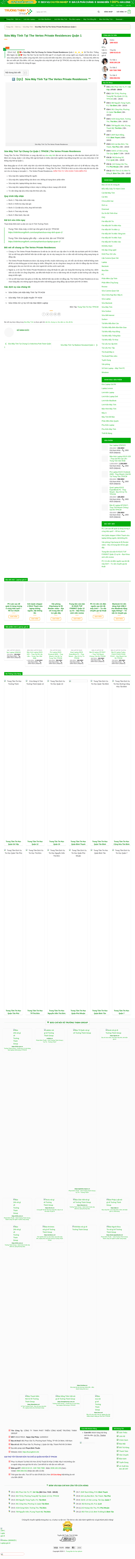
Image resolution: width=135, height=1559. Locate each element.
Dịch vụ (17, 19)
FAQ (112, 5)
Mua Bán (105, 270)
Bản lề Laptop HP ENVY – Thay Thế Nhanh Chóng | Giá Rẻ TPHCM (97, 654)
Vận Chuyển (124, 1455)
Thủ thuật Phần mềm (109, 356)
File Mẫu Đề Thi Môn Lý (111, 229)
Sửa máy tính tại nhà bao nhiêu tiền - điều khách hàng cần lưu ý (82, 1388)
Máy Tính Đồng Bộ (89, 19)
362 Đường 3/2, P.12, (92, 1504)
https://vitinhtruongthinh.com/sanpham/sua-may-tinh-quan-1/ (35, 232)
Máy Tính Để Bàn (108, 417)
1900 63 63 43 (26, 1468)
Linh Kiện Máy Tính (60, 19)
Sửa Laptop (106, 299)
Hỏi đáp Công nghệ (109, 250)
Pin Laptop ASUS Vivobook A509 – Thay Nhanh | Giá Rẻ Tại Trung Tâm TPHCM (55, 655)
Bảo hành (122, 1459)
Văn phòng (106, 364)
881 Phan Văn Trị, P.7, (27, 1492)
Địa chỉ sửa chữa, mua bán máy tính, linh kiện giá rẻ (114, 1038)
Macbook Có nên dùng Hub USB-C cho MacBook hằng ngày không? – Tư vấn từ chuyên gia (119, 608)
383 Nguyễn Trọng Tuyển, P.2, (31, 1500)
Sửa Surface (106, 311)
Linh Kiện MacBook (44, 19)
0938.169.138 (56, 1468)
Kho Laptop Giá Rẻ (109, 384)
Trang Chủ (10, 19)
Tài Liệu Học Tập (108, 348)
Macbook (105, 266)
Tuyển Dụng (106, 360)
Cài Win (105, 197)
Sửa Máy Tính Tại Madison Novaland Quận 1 (78, 345)
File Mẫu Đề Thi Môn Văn (111, 242)
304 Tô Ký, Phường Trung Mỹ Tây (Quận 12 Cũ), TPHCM (117, 96)
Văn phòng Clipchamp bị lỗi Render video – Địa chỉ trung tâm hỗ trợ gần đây (115, 544)
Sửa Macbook (107, 303)
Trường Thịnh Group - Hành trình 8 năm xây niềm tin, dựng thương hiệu (82, 1207)
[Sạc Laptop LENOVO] (13, 638)
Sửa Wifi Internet (108, 315)
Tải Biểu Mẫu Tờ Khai (110, 340)
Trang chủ (9, 27)
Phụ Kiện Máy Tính (109, 429)
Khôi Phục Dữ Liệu (109, 254)
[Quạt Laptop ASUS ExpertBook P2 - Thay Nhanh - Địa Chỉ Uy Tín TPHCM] (76, 638)
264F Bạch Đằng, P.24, (94, 1492)
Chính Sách (123, 1440)
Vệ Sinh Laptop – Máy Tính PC (113, 368)
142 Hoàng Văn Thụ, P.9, (95, 1508)
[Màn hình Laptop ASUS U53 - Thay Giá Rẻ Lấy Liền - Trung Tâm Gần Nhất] (34, 638)
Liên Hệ (128, 5)
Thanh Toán (123, 1451)
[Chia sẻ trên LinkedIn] (59, 314)
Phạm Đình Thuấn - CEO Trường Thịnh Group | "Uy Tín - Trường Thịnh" (49, 1041)
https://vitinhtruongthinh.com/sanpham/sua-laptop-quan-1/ (34, 241)
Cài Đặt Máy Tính (108, 193)
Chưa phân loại (107, 201)
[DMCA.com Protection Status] (67, 1526)
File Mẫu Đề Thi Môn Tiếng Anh (113, 234)
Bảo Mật (122, 1444)
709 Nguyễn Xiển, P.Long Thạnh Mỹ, (33, 1512)
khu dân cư (61, 322)
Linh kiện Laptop (29, 19)
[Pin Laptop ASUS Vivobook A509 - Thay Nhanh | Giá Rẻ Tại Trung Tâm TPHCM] (55, 638)
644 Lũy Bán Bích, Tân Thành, (96, 1496)
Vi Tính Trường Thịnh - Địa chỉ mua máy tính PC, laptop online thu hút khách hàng (33, 1407)
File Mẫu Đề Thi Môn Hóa (111, 225)
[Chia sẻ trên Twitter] (47, 314)
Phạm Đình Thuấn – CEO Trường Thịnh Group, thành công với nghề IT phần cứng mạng (114, 1237)
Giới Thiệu (119, 5)
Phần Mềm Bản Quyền (110, 421)
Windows (105, 372)
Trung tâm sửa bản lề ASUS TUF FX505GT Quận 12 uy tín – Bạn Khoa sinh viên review (116, 554)
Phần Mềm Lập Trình (109, 278)
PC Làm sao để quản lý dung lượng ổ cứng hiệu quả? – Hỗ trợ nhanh (116, 530)
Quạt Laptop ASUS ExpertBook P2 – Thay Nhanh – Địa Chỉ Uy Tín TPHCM (76, 655)
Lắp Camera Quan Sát (110, 258)
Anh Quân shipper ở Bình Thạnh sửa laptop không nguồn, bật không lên (115, 537)
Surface (104, 319)
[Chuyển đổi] (6, 292)
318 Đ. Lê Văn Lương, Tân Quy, (96, 1500)
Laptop (104, 262)
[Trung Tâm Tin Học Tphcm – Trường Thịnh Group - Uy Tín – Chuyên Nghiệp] (18, 12)
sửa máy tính (50, 155)
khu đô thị (69, 322)
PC (103, 274)
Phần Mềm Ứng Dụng (110, 283)
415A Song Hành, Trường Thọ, (31, 1508)
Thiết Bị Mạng (107, 433)
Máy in (104, 413)
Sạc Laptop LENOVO (14, 652)
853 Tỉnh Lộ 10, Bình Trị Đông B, (98, 1512)
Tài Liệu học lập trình (109, 344)
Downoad (119, 19)
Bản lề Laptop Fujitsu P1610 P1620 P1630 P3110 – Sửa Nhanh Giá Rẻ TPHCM (118, 655)
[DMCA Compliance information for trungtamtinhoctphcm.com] (67, 1539)
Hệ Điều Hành (107, 246)
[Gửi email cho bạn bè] (51, 314)
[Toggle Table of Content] (24, 73)
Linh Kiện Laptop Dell (110, 396)
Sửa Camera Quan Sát (110, 291)
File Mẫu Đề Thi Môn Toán (112, 238)
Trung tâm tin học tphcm (74, 1551)
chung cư (54, 322)
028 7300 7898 (39, 1468)
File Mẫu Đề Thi (108, 221)
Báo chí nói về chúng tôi (111, 185)
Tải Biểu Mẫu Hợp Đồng (111, 332)
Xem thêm (13, 616)
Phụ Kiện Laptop (74, 19)
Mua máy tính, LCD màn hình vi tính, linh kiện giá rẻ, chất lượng (115, 1210)
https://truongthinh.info (31, 1452)
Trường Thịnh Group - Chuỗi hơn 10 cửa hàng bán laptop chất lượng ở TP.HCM (17, 1049)
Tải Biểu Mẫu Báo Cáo (110, 323)
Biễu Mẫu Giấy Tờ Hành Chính (113, 189)
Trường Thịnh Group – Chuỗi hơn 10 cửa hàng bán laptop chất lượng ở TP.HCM (66, 1404)
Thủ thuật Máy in (108, 352)
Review (104, 287)
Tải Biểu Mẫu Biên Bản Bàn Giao (114, 327)
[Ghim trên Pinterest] (55, 314)
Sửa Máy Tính (28, 27)
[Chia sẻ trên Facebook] (43, 314)
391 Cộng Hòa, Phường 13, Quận (32, 1504)
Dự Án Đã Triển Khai (109, 213)
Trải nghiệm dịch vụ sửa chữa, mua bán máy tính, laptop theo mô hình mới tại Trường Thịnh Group (49, 1238)
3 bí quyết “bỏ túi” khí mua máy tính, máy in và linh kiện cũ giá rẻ (50, 1210)
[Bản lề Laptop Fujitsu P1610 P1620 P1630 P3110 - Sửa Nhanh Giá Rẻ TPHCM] (118, 638)
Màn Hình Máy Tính (106, 19)
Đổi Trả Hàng (124, 1447)
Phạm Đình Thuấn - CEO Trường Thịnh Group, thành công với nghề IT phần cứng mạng (17, 1218)
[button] (108, 12)
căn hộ (47, 322)
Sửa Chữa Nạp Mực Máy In (112, 295)
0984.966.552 (22, 1471)
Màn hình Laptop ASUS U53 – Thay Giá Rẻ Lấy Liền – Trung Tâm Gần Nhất (35, 655)
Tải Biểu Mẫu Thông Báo (111, 336)
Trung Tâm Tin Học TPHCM (88, 307)
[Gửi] (98, 12)
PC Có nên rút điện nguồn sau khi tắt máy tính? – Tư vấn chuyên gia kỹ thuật (115, 563)
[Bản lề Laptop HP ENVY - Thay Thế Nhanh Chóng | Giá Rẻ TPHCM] (97, 638)
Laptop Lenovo (107, 388)
